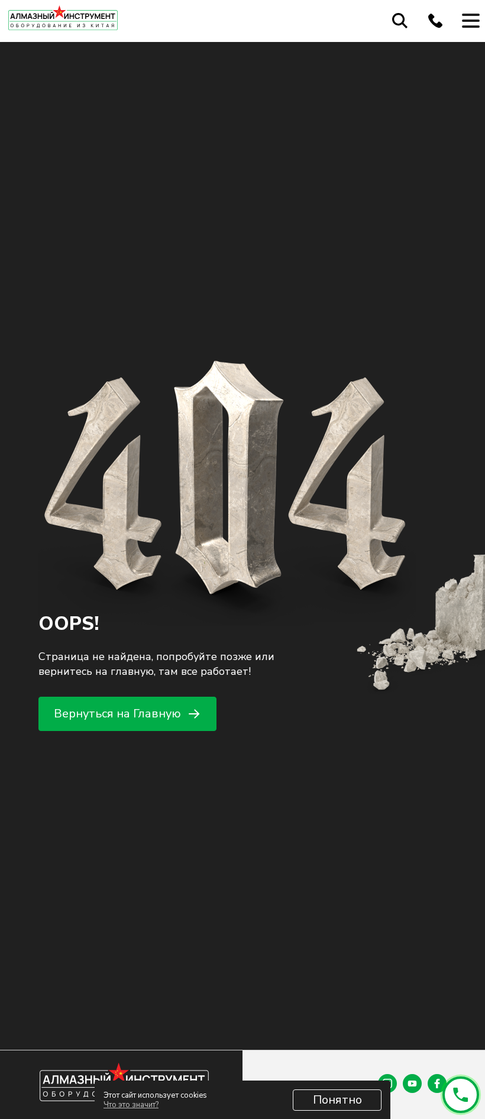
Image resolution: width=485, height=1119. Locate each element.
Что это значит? (131, 1104)
